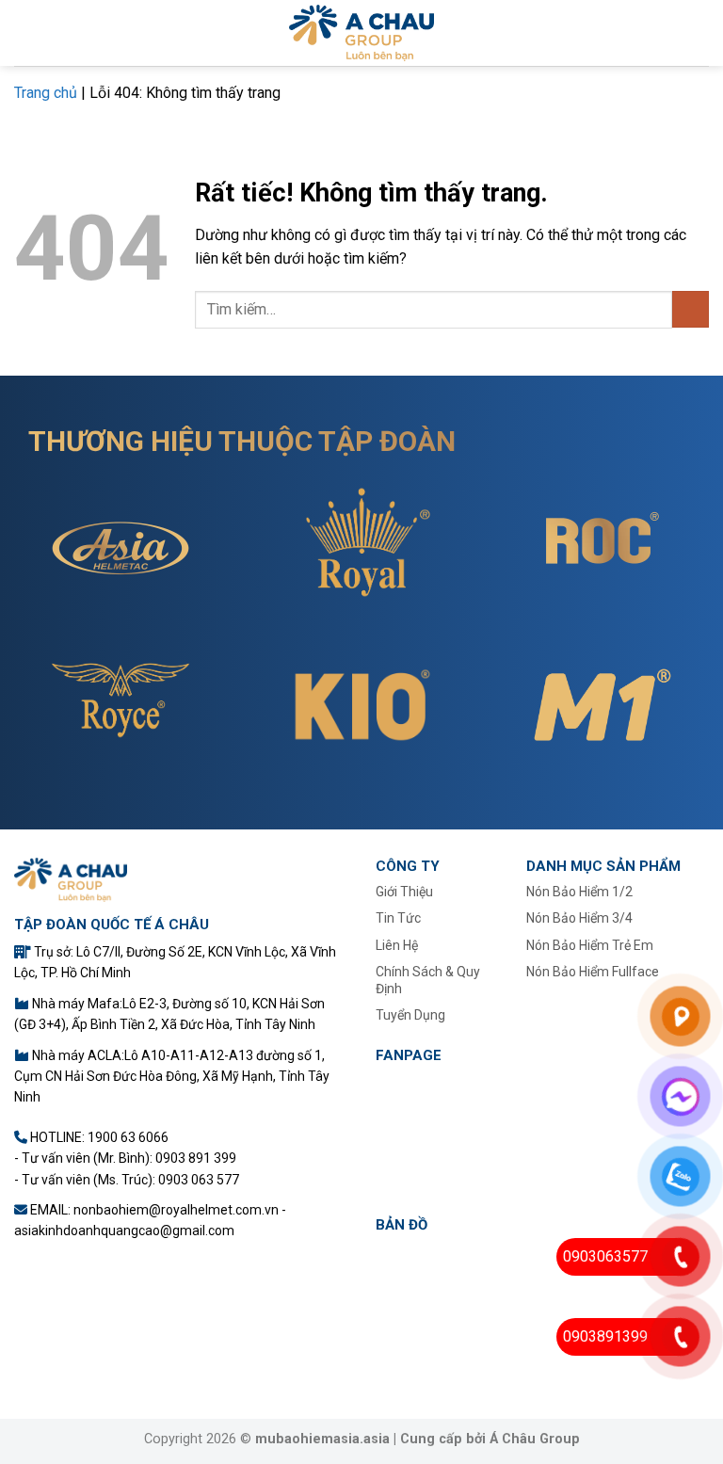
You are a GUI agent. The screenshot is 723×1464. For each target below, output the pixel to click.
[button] (25, 32)
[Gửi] (690, 309)
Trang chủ (45, 93)
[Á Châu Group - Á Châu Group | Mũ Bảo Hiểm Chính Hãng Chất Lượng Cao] (362, 33)
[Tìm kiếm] (702, 33)
